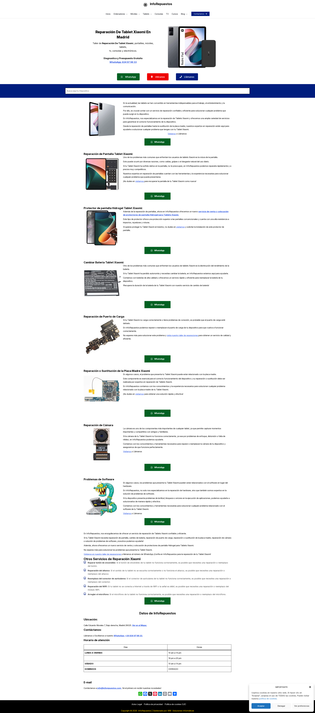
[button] (310, 687)
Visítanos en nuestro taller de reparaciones (103, 554)
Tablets (146, 14)
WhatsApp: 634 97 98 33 (123, 62)
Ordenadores (119, 14)
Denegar (281, 706)
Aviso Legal (137, 704)
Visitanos (172, 133)
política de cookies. (268, 698)
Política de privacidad (153, 704)
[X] (150, 694)
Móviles (133, 14)
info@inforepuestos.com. (109, 688)
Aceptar (261, 706)
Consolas (159, 14)
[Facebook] (145, 694)
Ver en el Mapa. (139, 625)
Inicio (108, 14)
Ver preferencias (301, 706)
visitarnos (139, 181)
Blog (183, 14)
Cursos (175, 14)
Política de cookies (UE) (175, 704)
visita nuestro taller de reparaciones (182, 335)
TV (167, 14)
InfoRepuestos (161, 4)
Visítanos (127, 451)
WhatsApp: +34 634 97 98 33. (128, 635)
